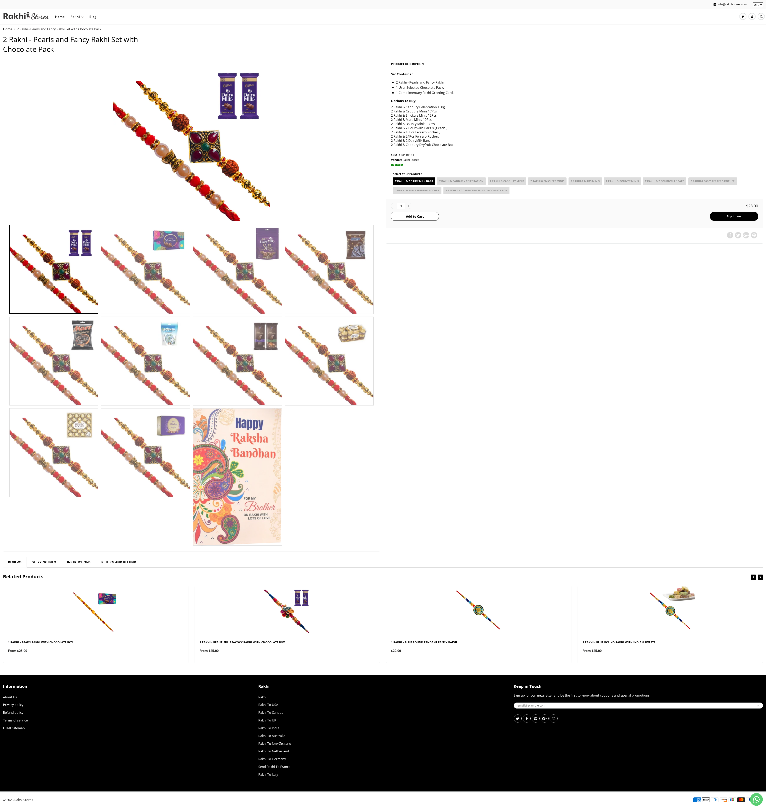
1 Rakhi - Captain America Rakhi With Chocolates (620, 642)
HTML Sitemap (14, 728)
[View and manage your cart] (742, 16)
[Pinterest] (536, 718)
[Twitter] (518, 718)
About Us (10, 697)
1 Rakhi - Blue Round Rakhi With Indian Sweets (427, 642)
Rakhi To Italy (268, 774)
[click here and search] (761, 16)
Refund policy (13, 712)
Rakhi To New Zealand (274, 743)
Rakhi (75, 17)
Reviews (15, 562)
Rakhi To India (268, 728)
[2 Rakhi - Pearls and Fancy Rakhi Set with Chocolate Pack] (191, 142)
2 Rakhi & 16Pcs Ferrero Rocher (713, 181)
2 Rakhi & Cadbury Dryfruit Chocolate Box (476, 190)
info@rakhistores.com (732, 4)
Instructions (79, 562)
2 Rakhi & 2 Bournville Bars (664, 181)
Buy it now (734, 216)
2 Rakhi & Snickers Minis (547, 181)
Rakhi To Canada (270, 712)
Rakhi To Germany (272, 759)
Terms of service (15, 720)
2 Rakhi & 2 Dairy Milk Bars (414, 181)
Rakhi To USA (268, 705)
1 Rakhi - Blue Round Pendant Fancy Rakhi (232, 642)
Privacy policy (13, 705)
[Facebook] (527, 718)
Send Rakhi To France (274, 767)
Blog (92, 17)
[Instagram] (554, 718)
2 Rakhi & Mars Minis (585, 181)
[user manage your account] (752, 16)
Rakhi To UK (267, 720)
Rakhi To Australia (271, 736)
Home (59, 17)
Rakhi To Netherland (273, 751)
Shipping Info (44, 562)
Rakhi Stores (411, 160)
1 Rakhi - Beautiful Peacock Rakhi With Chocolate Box (50, 642)
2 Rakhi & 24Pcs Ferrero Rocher (417, 190)
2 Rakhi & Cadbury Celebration (461, 181)
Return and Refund (118, 562)
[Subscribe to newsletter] (758, 706)
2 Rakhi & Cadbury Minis (507, 181)
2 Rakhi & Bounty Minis (622, 181)
